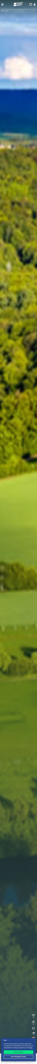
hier (31, 1048)
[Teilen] (33, 1033)
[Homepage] (18, 4)
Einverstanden (18, 1052)
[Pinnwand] (33, 1028)
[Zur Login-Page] (34, 4)
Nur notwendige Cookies (18, 1056)
